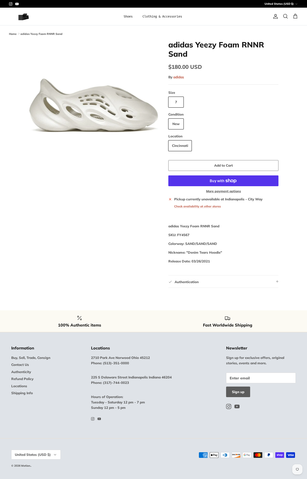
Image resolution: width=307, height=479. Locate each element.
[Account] (274, 16)
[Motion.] (26, 16)
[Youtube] (17, 4)
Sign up (238, 392)
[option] (94, 105)
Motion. (26, 465)
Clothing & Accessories (162, 16)
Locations (19, 386)
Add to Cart (223, 165)
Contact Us (20, 365)
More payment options (223, 191)
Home (13, 33)
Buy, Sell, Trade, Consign (30, 358)
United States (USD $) (279, 3)
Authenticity (21, 372)
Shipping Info (22, 393)
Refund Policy (22, 379)
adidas (178, 77)
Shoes (128, 16)
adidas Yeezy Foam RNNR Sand (41, 33)
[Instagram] (10, 4)
